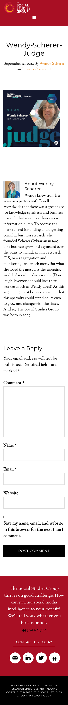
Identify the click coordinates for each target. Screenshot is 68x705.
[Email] (15, 659)
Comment (13, 383)
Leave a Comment (36, 69)
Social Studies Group (31, 7)
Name (10, 446)
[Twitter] (41, 659)
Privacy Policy (40, 695)
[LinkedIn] (28, 659)
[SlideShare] (55, 659)
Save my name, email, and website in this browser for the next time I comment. (33, 530)
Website (10, 493)
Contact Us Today (34, 642)
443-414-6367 (34, 629)
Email (9, 469)
